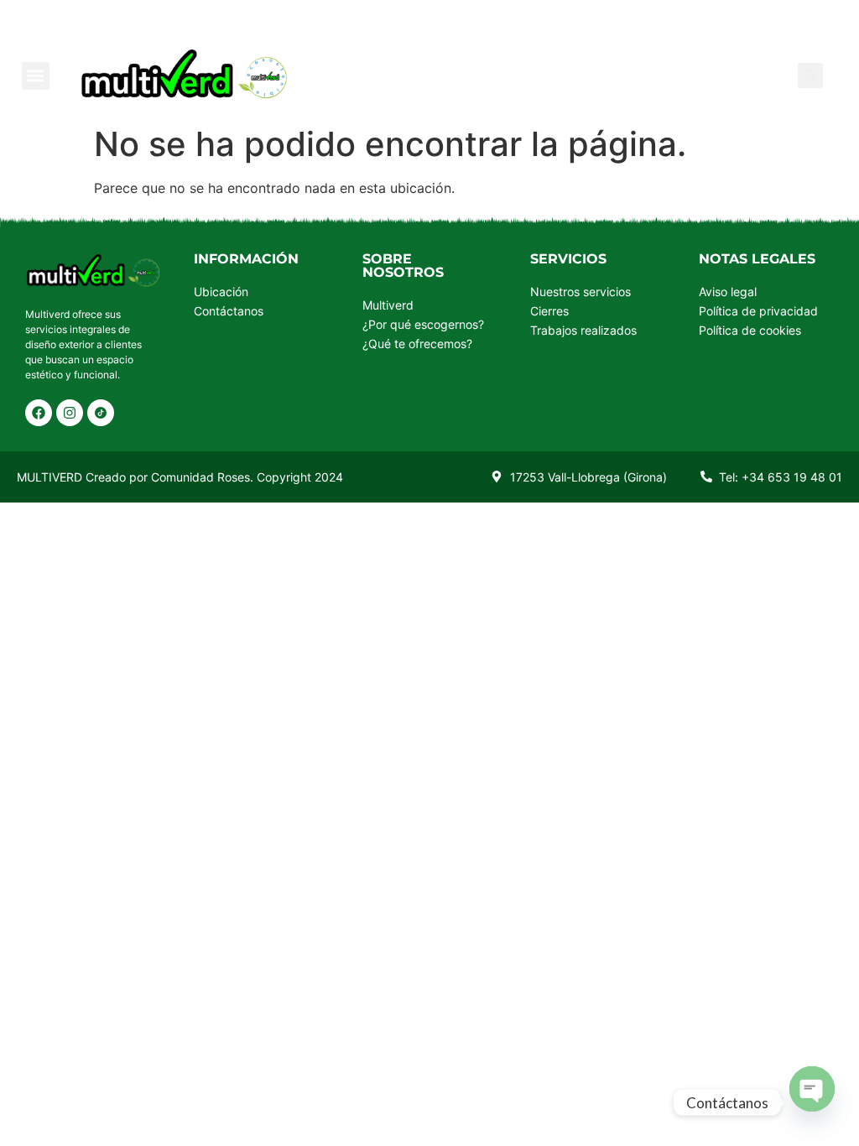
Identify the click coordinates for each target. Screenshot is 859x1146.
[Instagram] (69, 412)
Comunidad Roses (200, 477)
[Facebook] (38, 412)
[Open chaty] (812, 1087)
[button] (35, 76)
